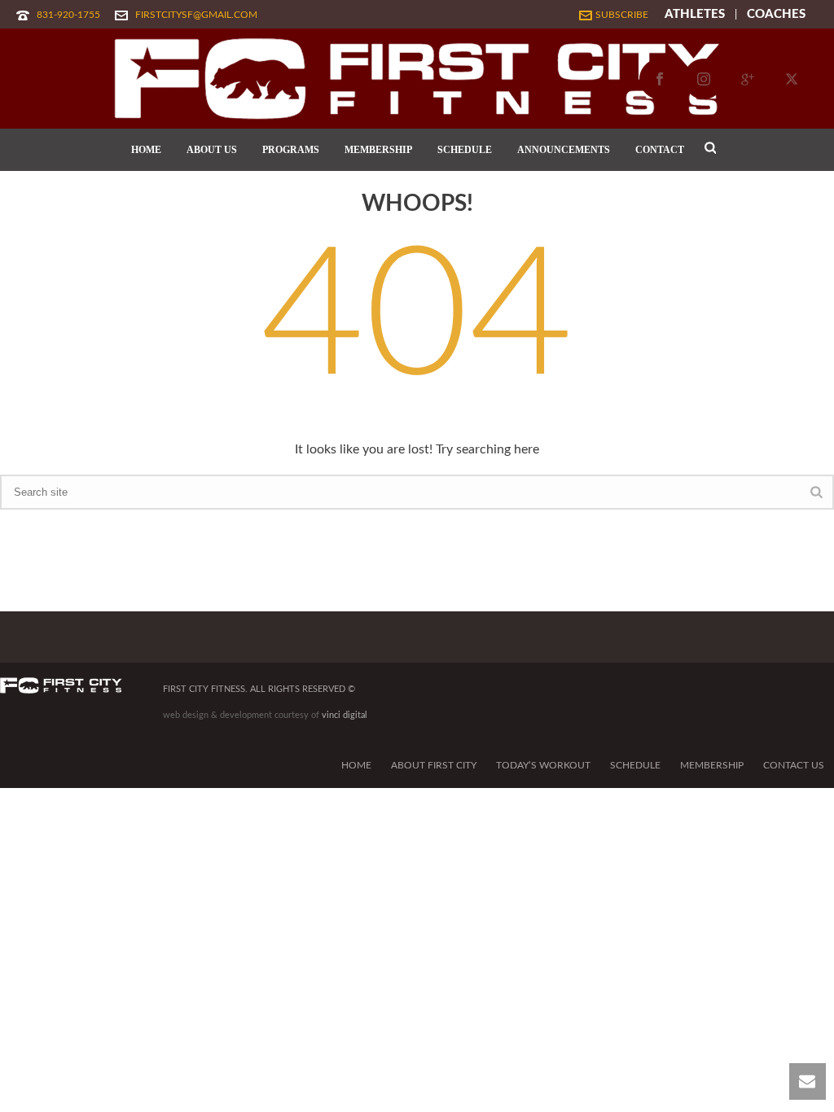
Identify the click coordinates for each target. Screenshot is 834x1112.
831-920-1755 (68, 15)
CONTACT (659, 149)
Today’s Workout (543, 765)
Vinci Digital (344, 715)
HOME (146, 149)
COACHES (776, 14)
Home (356, 765)
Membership (712, 765)
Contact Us (793, 765)
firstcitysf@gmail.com (196, 15)
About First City (433, 765)
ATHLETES (695, 14)
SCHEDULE (464, 149)
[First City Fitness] (417, 78)
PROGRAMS (290, 149)
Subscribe (621, 15)
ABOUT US (212, 149)
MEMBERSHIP (378, 149)
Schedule (635, 765)
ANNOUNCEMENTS (563, 149)
